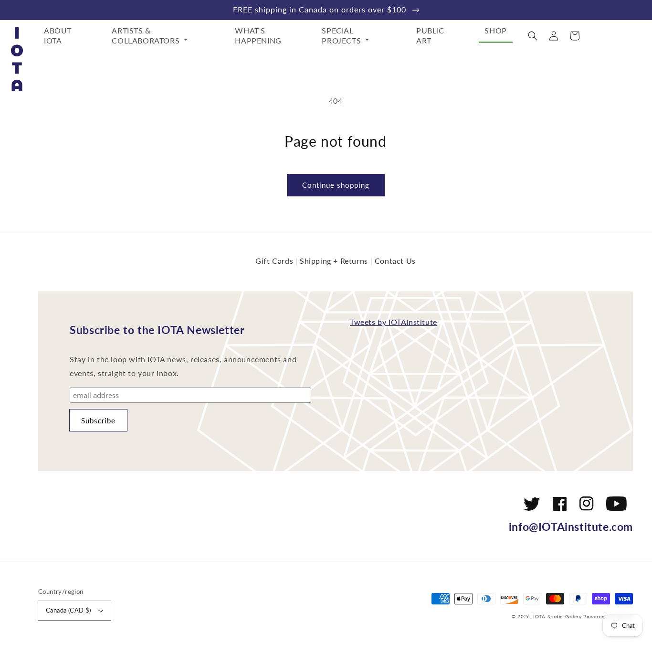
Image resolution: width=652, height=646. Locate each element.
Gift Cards (274, 260)
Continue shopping (335, 185)
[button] (532, 35)
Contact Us (395, 260)
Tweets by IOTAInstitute (393, 321)
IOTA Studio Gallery (557, 616)
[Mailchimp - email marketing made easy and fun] (261, 427)
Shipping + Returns (334, 260)
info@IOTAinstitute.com (571, 526)
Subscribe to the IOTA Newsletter (157, 329)
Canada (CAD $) (68, 610)
